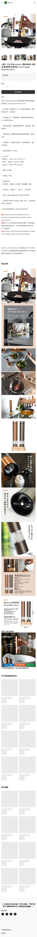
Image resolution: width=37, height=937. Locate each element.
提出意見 (3, 933)
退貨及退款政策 (7, 929)
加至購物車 (18, 92)
